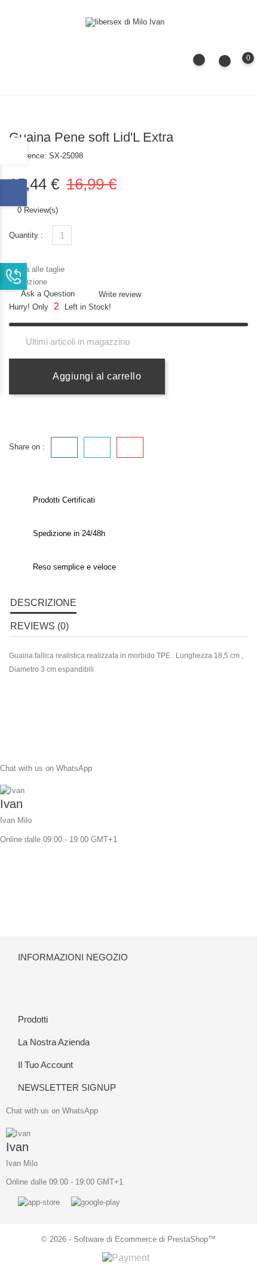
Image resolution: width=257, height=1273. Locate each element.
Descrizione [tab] (43, 603)
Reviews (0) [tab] (39, 626)
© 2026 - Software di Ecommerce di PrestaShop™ (128, 1239)
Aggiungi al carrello (96, 376)
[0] (236, 66)
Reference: (28, 155)
